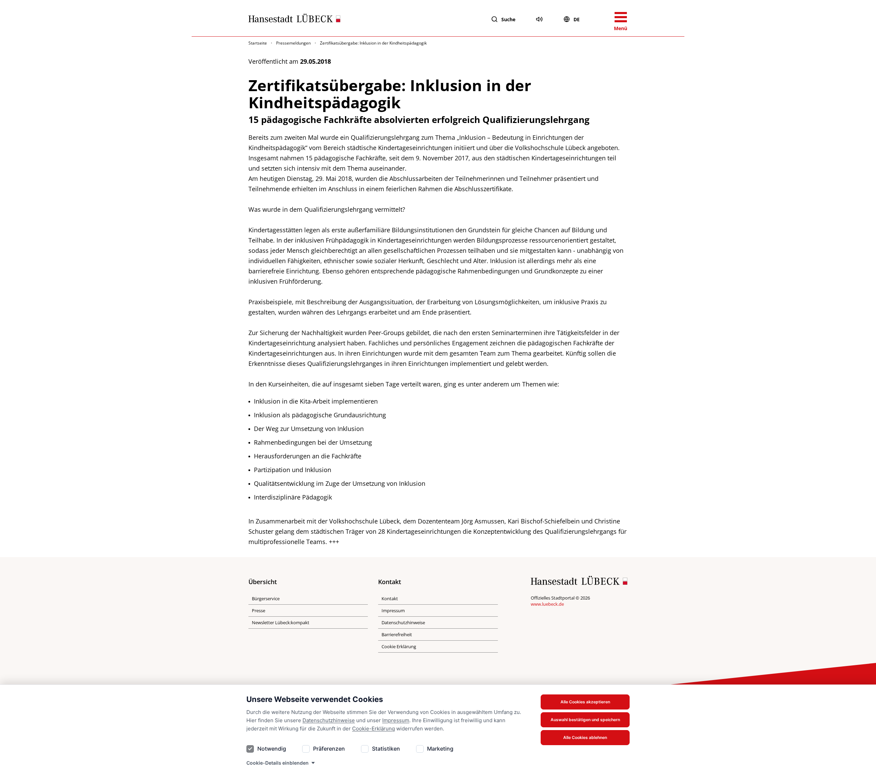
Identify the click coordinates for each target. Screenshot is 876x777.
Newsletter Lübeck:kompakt (280, 622)
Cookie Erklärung (399, 646)
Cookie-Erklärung (373, 728)
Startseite (257, 43)
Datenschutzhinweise (328, 720)
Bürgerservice (266, 598)
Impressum (395, 720)
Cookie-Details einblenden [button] (277, 763)
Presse (258, 610)
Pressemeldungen (293, 43)
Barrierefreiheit (397, 634)
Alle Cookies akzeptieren (585, 701)
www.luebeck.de (547, 604)
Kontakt (390, 598)
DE (577, 19)
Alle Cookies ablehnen (585, 737)
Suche (508, 19)
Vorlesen (539, 19)
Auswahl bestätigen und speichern (585, 719)
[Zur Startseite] (294, 19)
